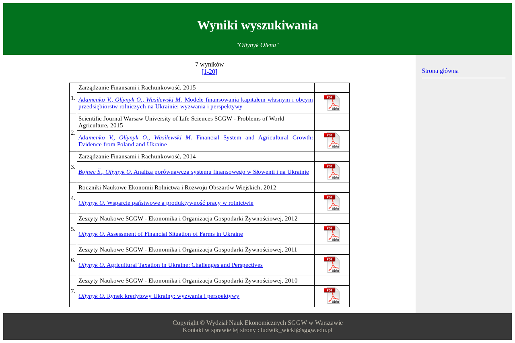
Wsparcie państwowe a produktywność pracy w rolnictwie (165, 203)
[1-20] (209, 71)
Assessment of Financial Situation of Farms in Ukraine (160, 234)
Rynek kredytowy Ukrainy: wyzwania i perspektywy (158, 296)
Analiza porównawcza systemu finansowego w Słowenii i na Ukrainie (193, 171)
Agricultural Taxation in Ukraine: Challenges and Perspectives (170, 265)
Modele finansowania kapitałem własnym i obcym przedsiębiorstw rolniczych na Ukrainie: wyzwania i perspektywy (195, 103)
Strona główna (440, 70)
